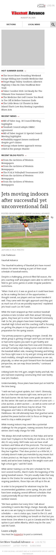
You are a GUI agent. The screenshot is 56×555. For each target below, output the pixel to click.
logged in (18, 534)
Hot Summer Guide (13, 70)
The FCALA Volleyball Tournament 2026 (23, 172)
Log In (51, 5)
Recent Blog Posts (14, 155)
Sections (11, 24)
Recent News (10, 116)
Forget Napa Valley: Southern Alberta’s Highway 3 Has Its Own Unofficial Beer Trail (21, 85)
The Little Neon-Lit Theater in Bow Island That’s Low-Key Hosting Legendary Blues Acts (22, 106)
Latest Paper (20, 545)
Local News (34, 24)
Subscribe (35, 545)
